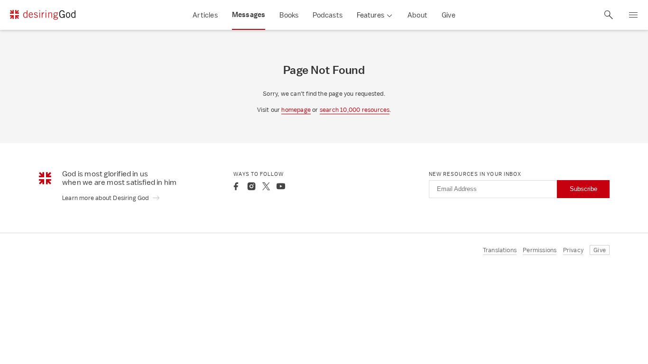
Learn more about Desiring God (106, 198)
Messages (249, 14)
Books (288, 14)
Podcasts (328, 14)
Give (448, 14)
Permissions (539, 250)
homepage (296, 110)
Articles (205, 14)
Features (370, 14)
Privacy (573, 250)
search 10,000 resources (355, 110)
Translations (500, 250)
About (417, 14)
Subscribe (583, 188)
